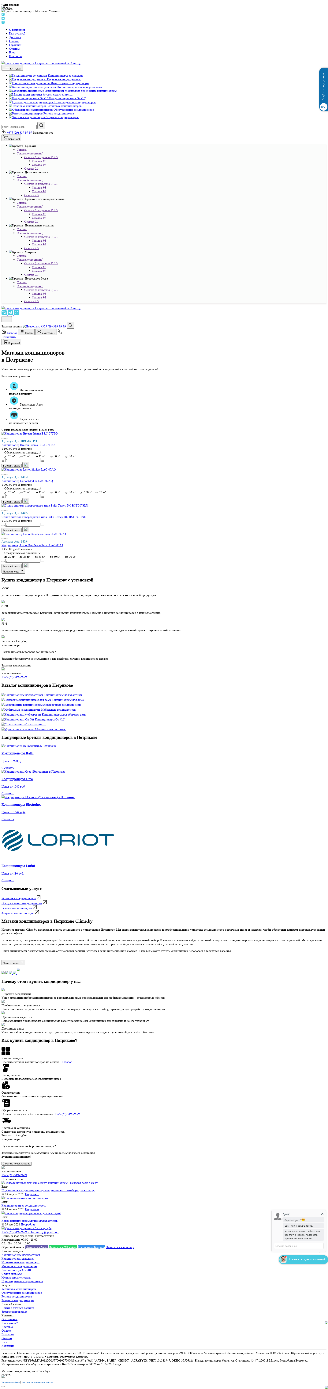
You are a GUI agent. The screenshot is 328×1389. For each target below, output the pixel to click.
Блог (12, 52)
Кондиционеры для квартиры (21, 1255)
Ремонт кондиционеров (17, 1296)
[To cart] (25, 465)
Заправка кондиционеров (18, 1300)
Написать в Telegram (91, 1247)
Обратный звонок (13, 1247)
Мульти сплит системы (16, 1277)
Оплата (14, 41)
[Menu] (7, 319)
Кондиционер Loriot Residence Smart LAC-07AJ (32, 545)
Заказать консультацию (16, 376)
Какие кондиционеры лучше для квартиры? (30, 1220)
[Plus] (42, 461)
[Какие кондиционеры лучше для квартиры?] (31, 1213)
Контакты (15, 56)
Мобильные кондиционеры (19, 1266)
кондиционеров (19, 898)
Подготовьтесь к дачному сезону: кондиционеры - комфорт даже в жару (48, 1190)
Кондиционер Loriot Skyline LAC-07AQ (27, 481)
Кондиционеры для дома (18, 1258)
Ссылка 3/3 (39, 161)
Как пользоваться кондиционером (24, 1205)
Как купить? (17, 33)
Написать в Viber (37, 1247)
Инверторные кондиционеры (20, 1262)
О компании (17, 29)
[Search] (70, 325)
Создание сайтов (11, 1381)
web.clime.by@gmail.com (43, 1232)
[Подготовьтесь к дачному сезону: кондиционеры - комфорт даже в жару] (50, 1183)
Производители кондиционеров (22, 1281)
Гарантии (15, 45)
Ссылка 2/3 (31, 168)
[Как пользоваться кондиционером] (25, 1198)
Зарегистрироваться (14, 1311)
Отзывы (14, 48)
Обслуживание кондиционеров (22, 1292)
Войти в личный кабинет (18, 1308)
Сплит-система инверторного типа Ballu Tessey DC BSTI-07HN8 (44, 517)
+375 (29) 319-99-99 (19, 132)
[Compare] (6, 438)
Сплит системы (12, 1273)
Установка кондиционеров (19, 1289)
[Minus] (3, 461)
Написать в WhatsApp (63, 1247)
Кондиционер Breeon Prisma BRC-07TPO (28, 445)
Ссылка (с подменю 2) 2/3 (41, 157)
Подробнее (32, 1194)
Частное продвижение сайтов (37, 1381)
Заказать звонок (43, 132)
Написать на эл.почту (120, 1247)
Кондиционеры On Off (16, 1270)
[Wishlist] (3, 438)
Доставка (15, 37)
